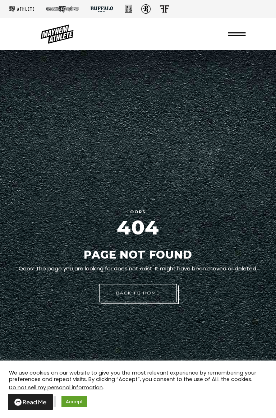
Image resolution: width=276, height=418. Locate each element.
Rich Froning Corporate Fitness (146, 9)
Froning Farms (164, 9)
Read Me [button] (34, 402)
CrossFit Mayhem (62, 9)
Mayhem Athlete (22, 9)
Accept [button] (74, 401)
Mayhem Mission (128, 9)
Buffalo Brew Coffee (102, 9)
